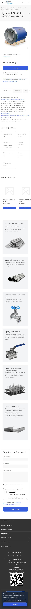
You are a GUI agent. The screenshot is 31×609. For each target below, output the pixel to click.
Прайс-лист (5, 533)
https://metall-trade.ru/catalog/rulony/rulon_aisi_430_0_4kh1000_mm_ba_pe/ (15, 115)
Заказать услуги (7, 525)
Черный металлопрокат (14, 223)
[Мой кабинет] (28, 2)
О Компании (5, 546)
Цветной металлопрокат (14, 260)
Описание (6, 90)
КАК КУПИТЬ (5, 542)
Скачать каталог (7, 521)
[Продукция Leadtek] (15, 351)
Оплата (17, 90)
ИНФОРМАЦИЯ (6, 537)
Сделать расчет (6, 529)
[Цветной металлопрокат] (15, 277)
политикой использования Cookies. (13, 600)
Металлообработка (12, 406)
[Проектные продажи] (15, 389)
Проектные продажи (13, 368)
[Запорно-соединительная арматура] (15, 314)
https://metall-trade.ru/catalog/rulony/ (12, 99)
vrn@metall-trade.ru (16, 556)
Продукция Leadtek (12, 332)
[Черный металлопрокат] (15, 243)
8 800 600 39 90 (15, 552)
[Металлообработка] (15, 429)
